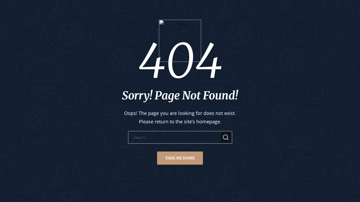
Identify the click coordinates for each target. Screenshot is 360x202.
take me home (180, 158)
